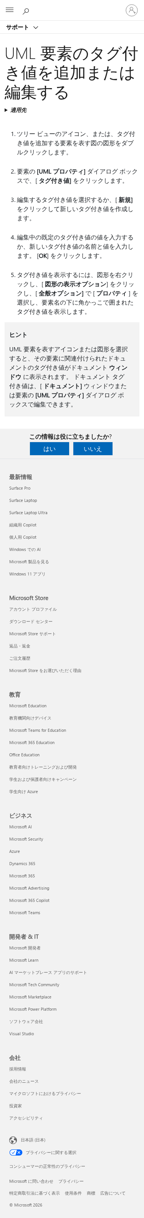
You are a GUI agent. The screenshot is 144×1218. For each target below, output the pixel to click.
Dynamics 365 (22, 863)
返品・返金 (19, 646)
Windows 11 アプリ (27, 574)
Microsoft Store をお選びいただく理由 (45, 670)
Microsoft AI (20, 826)
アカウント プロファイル (33, 609)
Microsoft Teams (24, 912)
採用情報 (17, 1069)
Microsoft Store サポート (32, 633)
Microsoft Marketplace (30, 997)
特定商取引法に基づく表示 (34, 1193)
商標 (91, 1193)
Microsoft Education (27, 705)
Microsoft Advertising (29, 888)
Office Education (24, 754)
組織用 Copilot (22, 525)
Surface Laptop (23, 500)
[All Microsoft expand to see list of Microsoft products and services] (9, 10)
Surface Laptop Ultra (28, 512)
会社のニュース (24, 1081)
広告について (113, 1193)
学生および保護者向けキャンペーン (43, 779)
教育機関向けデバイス (30, 718)
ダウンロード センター (31, 621)
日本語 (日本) (33, 1140)
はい (49, 448)
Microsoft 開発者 (25, 948)
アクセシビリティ (26, 1118)
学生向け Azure (23, 791)
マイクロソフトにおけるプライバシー (45, 1093)
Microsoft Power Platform (32, 1009)
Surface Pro (19, 488)
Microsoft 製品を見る (29, 561)
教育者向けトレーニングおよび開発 (43, 767)
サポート (18, 27)
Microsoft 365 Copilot (29, 900)
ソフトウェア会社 (26, 1021)
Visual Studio (21, 1033)
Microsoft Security (26, 839)
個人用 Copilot (22, 537)
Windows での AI (25, 549)
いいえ (93, 448)
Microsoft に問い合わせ (31, 1181)
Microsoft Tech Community (34, 984)
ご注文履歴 (19, 658)
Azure (14, 851)
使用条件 (73, 1193)
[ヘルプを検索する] (26, 10)
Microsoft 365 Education (32, 742)
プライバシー (71, 1181)
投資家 (15, 1105)
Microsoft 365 (22, 876)
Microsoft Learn (23, 960)
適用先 (18, 109)
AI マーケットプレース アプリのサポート (48, 972)
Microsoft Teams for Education (37, 730)
